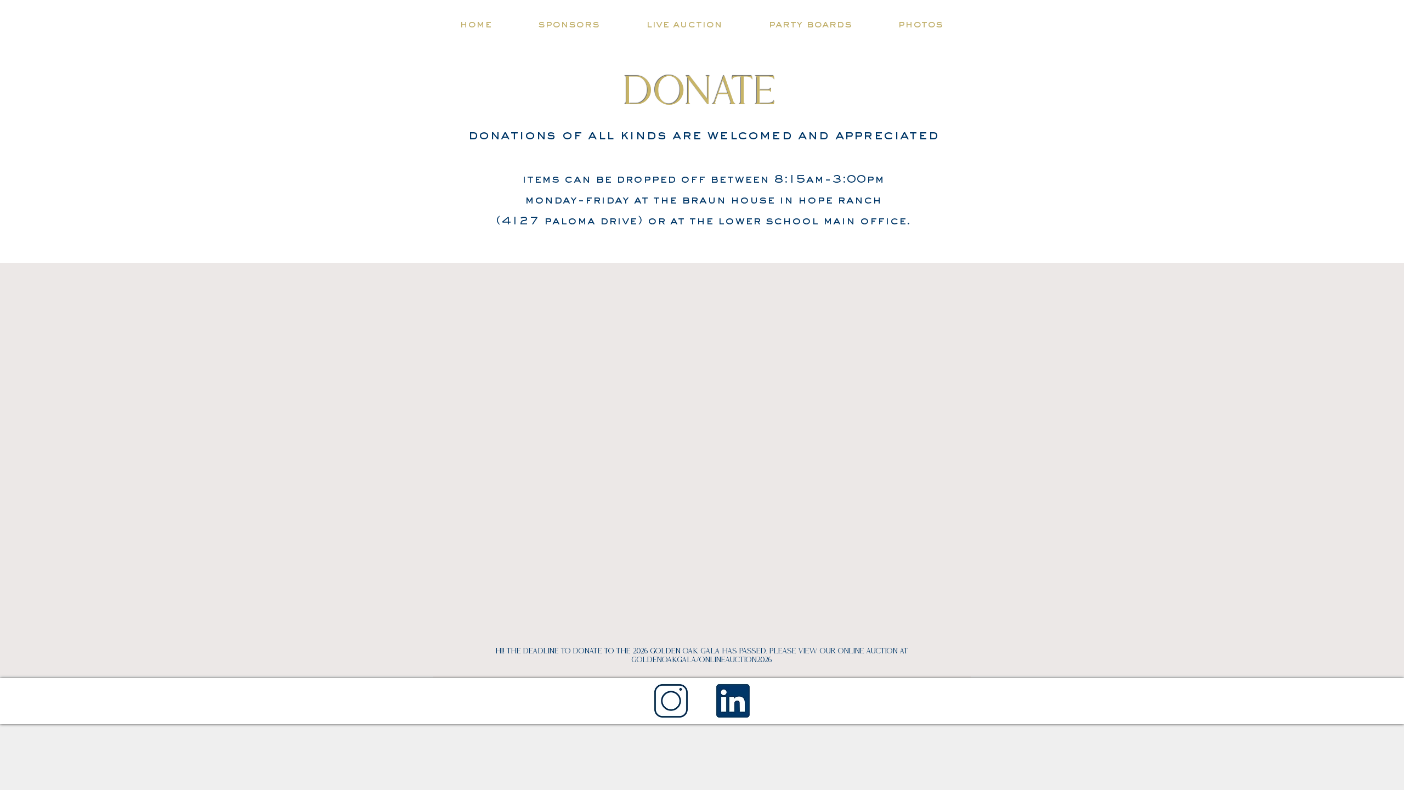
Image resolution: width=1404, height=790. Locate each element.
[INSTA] (671, 701)
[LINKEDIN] (733, 701)
